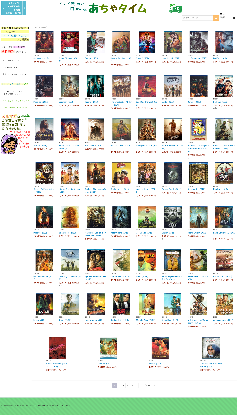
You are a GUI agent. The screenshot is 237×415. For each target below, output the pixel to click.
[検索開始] (216, 18)
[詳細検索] (222, 18)
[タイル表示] (234, 18)
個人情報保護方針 (7, 405)
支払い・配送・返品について (15, 108)
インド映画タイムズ (15, 35)
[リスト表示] (229, 18)
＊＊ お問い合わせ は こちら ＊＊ (15, 101)
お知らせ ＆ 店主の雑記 (14, 84)
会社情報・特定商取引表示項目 (25, 405)
